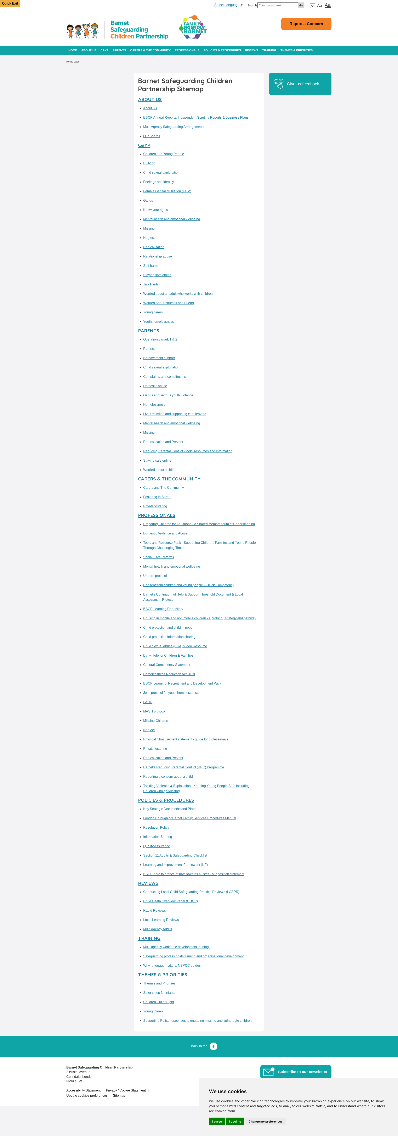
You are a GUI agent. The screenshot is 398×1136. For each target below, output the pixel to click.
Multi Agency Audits (157, 929)
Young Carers (153, 1011)
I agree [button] (217, 1121)
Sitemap (119, 1095)
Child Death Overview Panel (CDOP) (170, 901)
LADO (147, 702)
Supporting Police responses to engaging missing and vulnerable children (197, 1020)
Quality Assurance (156, 846)
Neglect (149, 237)
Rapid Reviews (154, 910)
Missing (149, 228)
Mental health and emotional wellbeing (171, 219)
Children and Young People (163, 154)
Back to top (199, 1046)
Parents (149, 348)
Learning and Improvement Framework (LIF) (175, 864)
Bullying (149, 163)
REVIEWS (251, 50)
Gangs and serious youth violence (168, 395)
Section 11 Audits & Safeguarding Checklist (175, 855)
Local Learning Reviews (161, 920)
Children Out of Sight (158, 1002)
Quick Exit (10, 3)
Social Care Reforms (158, 557)
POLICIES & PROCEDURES (222, 50)
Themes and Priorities (159, 983)
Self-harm (150, 265)
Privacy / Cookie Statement (126, 1090)
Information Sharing (157, 837)
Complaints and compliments (164, 376)
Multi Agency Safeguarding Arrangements (173, 127)
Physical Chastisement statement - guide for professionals (185, 739)
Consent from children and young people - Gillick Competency (188, 585)
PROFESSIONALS (187, 50)
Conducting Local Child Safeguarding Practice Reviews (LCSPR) (191, 892)
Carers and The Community (163, 487)
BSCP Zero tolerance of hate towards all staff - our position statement (193, 874)
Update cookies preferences (87, 1095)
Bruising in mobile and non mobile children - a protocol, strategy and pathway (199, 618)
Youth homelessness (158, 321)
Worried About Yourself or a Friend (168, 303)
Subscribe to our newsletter (302, 1072)
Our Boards (151, 136)
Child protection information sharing (169, 637)
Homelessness (154, 404)
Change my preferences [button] (266, 1121)
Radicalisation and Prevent (163, 442)
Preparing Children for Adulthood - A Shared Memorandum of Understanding (199, 524)
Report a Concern (306, 24)
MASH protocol (154, 711)
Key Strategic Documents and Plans (169, 809)
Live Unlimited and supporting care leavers (174, 414)
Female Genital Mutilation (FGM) (167, 191)
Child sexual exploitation (161, 172)
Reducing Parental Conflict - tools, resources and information (187, 451)
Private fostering (155, 506)
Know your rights (155, 210)
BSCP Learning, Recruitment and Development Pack (182, 683)
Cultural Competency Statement (166, 665)
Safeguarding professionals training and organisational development (193, 956)
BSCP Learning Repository (163, 609)
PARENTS (119, 50)
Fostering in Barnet (157, 497)
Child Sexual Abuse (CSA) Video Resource (175, 646)
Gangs (148, 200)
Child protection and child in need (168, 627)
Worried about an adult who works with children (178, 293)
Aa (312, 5)
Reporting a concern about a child (168, 776)
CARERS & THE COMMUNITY (150, 50)
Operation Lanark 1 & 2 (160, 339)
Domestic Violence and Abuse (165, 533)
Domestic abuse (155, 386)
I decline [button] (235, 1121)
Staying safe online (157, 275)
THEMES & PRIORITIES (296, 50)
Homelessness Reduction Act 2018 (169, 674)
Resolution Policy (156, 827)
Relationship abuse (157, 256)
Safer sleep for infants (159, 992)
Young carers (153, 312)
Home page (73, 61)
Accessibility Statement (83, 1090)
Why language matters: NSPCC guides (172, 965)
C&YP (104, 50)
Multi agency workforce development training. (176, 947)
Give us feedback (303, 84)
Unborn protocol (155, 576)
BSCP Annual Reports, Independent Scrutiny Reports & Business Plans (196, 117)
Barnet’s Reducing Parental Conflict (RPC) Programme (183, 767)
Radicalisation (153, 247)
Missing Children (155, 720)
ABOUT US (88, 50)
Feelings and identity (158, 182)
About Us (150, 108)
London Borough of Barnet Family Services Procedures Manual (189, 818)
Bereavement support (159, 358)
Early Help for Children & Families (168, 655)
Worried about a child (159, 470)
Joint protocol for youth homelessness (171, 692)
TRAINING (269, 50)
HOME (72, 50)
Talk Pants (151, 284)
